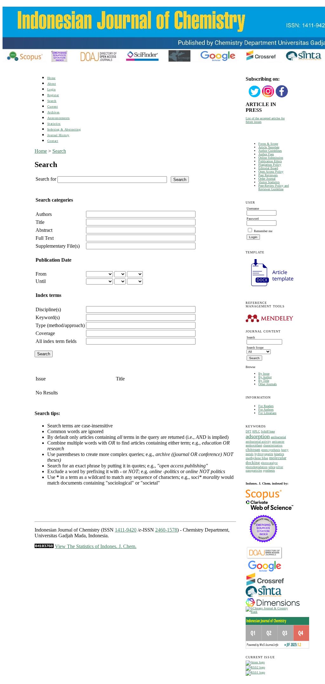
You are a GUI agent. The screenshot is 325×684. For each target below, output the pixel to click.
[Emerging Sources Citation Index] (264, 545)
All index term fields (56, 341)
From (41, 274)
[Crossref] (265, 584)
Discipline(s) (48, 309)
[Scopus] (264, 498)
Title (40, 222)
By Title (263, 380)
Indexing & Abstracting (64, 129)
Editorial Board (268, 168)
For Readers (266, 406)
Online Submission (270, 157)
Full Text (45, 238)
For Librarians (267, 413)
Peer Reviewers (268, 175)
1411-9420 (125, 530)
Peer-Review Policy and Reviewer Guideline (273, 187)
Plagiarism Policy (269, 164)
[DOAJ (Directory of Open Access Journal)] (264, 558)
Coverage (45, 333)
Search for (46, 179)
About (51, 83)
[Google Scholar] (264, 571)
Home (51, 78)
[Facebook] (281, 96)
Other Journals (267, 384)
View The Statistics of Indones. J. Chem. (95, 546)
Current (52, 106)
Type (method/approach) (60, 325)
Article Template (268, 147)
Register (53, 95)
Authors (44, 214)
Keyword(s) (48, 317)
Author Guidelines (270, 150)
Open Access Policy (270, 171)
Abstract (44, 230)
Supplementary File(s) (58, 246)
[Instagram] (268, 96)
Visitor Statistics (269, 182)
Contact (52, 141)
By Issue (263, 373)
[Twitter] (254, 96)
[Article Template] (269, 287)
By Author (265, 377)
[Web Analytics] (44, 546)
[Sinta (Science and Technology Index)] (264, 597)
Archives (53, 112)
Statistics (54, 123)
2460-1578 (166, 530)
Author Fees (266, 154)
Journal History (58, 135)
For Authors (266, 409)
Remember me (263, 231)
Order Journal (266, 178)
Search (51, 101)
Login (51, 89)
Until (41, 281)
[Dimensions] (273, 605)
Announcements (58, 118)
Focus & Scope (268, 143)
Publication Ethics (270, 161)
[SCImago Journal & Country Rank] (268, 612)
